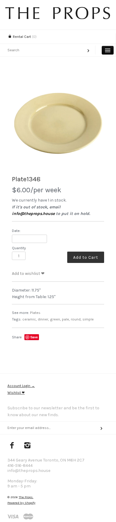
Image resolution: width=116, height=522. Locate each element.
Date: (16, 230)
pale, (66, 319)
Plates (35, 312)
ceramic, (29, 319)
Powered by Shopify (21, 503)
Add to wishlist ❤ (28, 273)
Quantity (19, 248)
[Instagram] (27, 446)
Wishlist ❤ (16, 393)
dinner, (43, 319)
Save (34, 337)
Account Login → (21, 386)
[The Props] (58, 17)
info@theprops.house (33, 213)
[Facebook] (12, 446)
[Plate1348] (58, 122)
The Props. (26, 497)
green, (55, 319)
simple (88, 319)
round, (76, 319)
